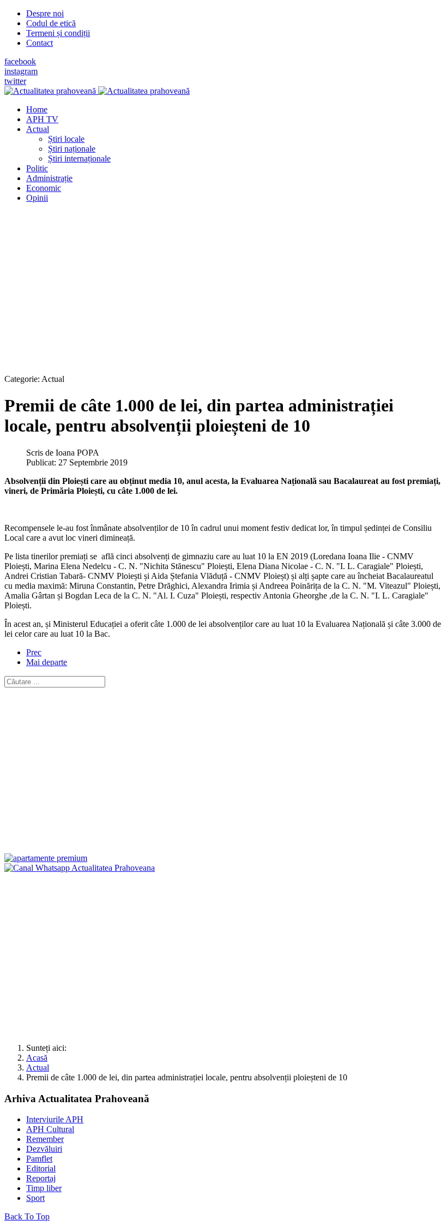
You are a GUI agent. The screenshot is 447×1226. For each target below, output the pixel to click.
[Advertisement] (223, 288)
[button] (37, 129)
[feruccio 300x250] (45, 858)
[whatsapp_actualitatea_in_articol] (79, 867)
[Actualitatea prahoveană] (97, 90)
